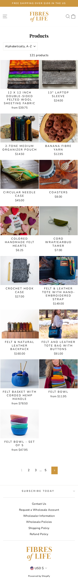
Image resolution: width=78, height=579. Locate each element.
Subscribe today (38, 491)
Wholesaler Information (39, 516)
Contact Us (39, 504)
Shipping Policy (38, 528)
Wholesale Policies (39, 522)
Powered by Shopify (39, 576)
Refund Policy (39, 534)
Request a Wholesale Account (39, 510)
